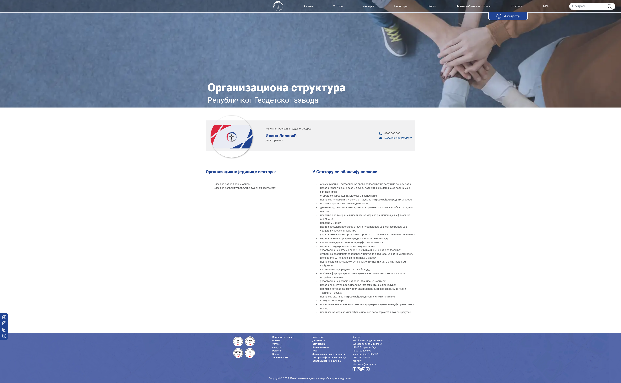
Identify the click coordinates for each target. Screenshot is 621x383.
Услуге (338, 6)
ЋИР (546, 6)
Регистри (401, 6)
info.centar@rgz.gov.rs (364, 364)
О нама (308, 6)
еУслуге (368, 6)
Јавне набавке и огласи (473, 6)
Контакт (516, 6)
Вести (432, 6)
